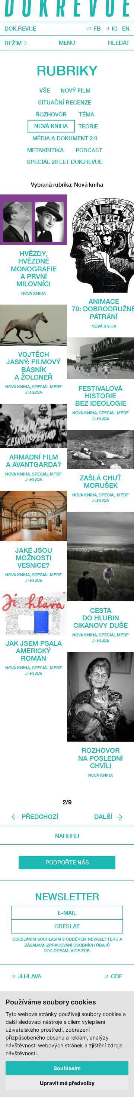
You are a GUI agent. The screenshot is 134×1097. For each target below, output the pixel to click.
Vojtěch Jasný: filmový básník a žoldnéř (33, 365)
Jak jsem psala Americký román (34, 651)
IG (114, 28)
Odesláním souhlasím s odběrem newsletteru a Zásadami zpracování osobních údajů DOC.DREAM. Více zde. (67, 944)
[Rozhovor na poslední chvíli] (100, 697)
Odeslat (67, 926)
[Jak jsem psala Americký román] (33, 613)
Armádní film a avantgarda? (33, 460)
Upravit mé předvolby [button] (67, 1083)
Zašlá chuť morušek (100, 481)
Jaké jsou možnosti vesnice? (33, 558)
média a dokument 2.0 (64, 138)
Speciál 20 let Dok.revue (64, 161)
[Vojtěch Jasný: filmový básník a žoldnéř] (33, 325)
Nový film (75, 90)
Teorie (88, 126)
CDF (116, 976)
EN (126, 28)
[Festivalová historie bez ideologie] (100, 358)
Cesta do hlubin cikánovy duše (100, 618)
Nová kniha (33, 293)
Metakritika (45, 150)
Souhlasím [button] (67, 1068)
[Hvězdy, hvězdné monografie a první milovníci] (33, 219)
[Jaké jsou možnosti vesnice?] (33, 516)
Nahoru (67, 835)
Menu (67, 43)
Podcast (89, 150)
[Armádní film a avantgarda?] (33, 426)
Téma (86, 114)
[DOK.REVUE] (67, 10)
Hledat (119, 43)
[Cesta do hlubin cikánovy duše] (100, 556)
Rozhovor (51, 114)
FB (97, 28)
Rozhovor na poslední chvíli (100, 758)
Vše (44, 90)
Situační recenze (64, 102)
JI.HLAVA (29, 976)
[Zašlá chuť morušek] (100, 449)
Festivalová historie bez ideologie (100, 396)
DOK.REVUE (20, 28)
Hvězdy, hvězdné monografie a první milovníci (34, 268)
